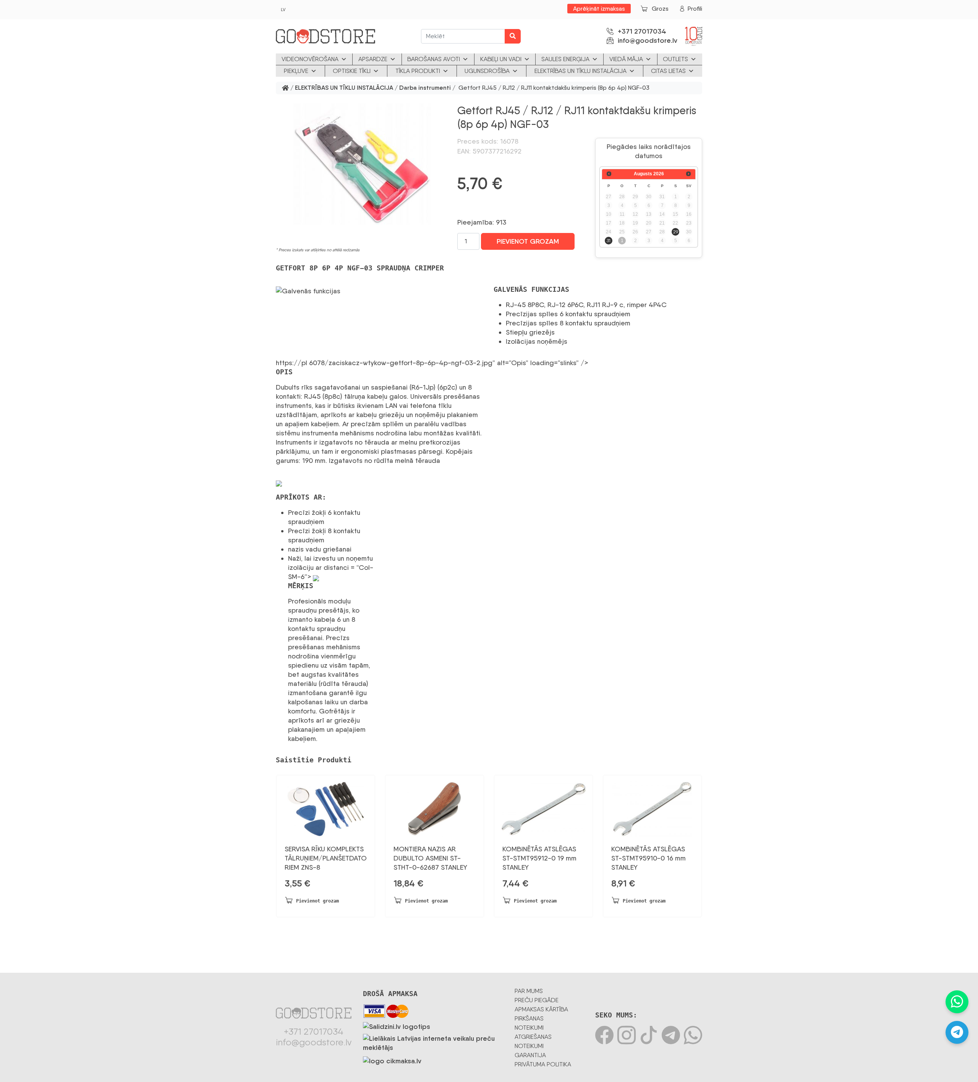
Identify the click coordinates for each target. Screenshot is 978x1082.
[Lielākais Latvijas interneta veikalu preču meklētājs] (433, 1041)
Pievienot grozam (528, 241)
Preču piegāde (537, 1000)
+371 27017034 (642, 31)
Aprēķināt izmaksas (599, 8)
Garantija (530, 1055)
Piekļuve (296, 70)
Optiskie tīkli (352, 70)
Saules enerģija (565, 59)
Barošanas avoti (433, 59)
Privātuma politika (543, 1064)
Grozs (660, 8)
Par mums (529, 991)
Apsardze (372, 59)
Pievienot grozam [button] (317, 901)
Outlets (675, 59)
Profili (695, 8)
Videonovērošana (310, 59)
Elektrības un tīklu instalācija (580, 70)
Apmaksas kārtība (541, 1009)
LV (283, 9)
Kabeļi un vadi (500, 59)
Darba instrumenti (425, 88)
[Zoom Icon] (362, 164)
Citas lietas (668, 70)
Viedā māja (626, 59)
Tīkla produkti (417, 70)
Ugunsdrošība (487, 70)
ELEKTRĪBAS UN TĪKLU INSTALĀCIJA (344, 88)
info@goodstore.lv (647, 40)
